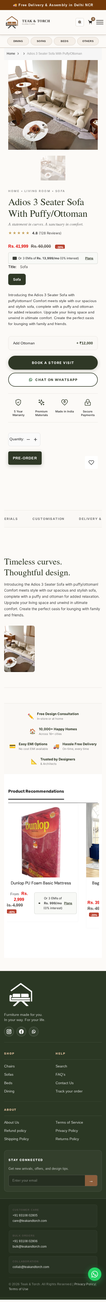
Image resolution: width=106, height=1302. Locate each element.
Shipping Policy (16, 1139)
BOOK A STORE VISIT (53, 363)
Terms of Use (19, 1289)
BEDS (64, 41)
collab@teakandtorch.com (31, 1267)
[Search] (80, 22)
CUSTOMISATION (48, 519)
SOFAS (41, 41)
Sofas (8, 1074)
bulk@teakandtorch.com (30, 1246)
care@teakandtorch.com (30, 1221)
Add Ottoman (24, 343)
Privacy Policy (67, 1131)
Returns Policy (67, 1139)
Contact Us (65, 1083)
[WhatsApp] (34, 1031)
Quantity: (17, 439)
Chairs (9, 1066)
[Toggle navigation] (99, 22)
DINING (18, 41)
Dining (9, 1091)
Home (11, 53)
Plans (89, 258)
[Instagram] (9, 1031)
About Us (11, 1122)
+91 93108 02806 (25, 1241)
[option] (53, 5)
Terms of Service (69, 1122)
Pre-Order (25, 458)
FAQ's (60, 1074)
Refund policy (15, 1131)
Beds (8, 1083)
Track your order (69, 1091)
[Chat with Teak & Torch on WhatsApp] (94, 1274)
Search (61, 1066)
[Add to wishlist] (91, 462)
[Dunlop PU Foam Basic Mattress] (41, 840)
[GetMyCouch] (21, 994)
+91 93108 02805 (25, 1215)
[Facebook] (21, 1031)
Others (88, 41)
